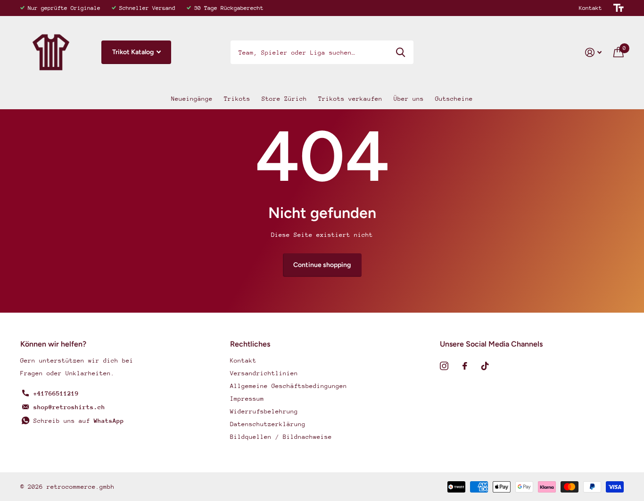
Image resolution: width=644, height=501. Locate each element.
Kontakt (590, 8)
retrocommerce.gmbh (81, 486)
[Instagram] (444, 366)
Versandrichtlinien (264, 373)
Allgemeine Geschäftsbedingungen (288, 385)
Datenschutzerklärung (267, 424)
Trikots (237, 98)
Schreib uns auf (78, 420)
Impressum (247, 398)
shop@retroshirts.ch (69, 407)
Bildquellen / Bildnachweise (281, 436)
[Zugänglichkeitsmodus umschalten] (618, 8)
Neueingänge (192, 98)
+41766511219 (56, 393)
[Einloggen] (593, 52)
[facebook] (464, 366)
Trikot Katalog (133, 52)
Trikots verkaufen (350, 98)
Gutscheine (454, 98)
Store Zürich (284, 98)
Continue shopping (322, 265)
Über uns (409, 98)
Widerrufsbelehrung (264, 411)
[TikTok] (485, 366)
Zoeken (400, 52)
